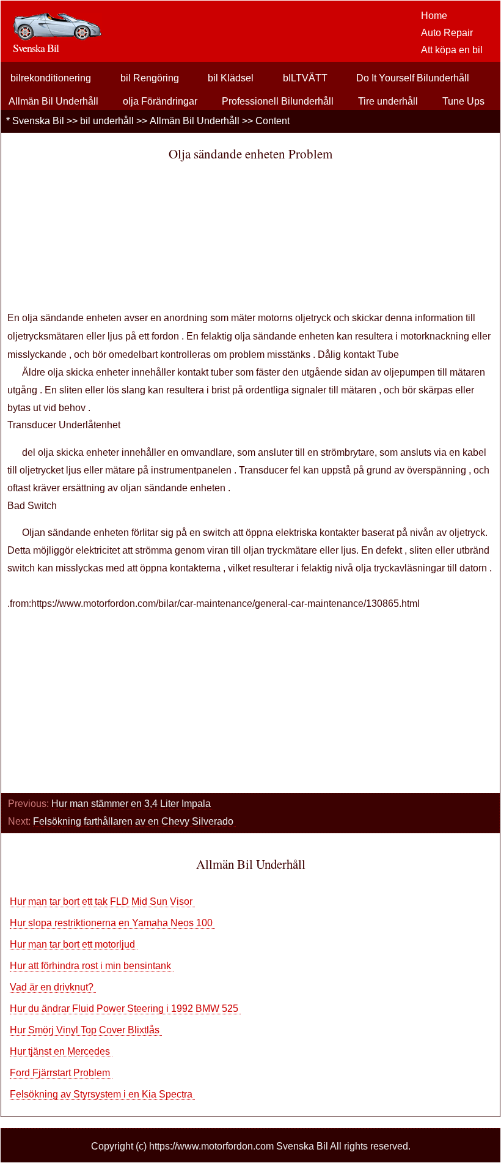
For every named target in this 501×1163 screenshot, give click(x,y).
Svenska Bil (38, 121)
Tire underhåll (388, 101)
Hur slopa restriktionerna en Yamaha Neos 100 (112, 923)
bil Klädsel (231, 78)
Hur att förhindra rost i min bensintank (92, 965)
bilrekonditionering (50, 78)
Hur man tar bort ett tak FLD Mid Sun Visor (102, 901)
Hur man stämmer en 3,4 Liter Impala (132, 803)
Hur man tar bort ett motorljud (73, 944)
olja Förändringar (160, 101)
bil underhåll (107, 121)
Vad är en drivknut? (53, 987)
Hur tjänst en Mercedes (61, 1051)
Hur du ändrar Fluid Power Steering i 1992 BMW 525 (125, 1008)
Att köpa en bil (452, 50)
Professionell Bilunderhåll (278, 101)
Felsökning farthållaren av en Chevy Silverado (134, 821)
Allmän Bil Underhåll (53, 101)
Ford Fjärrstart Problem (61, 1073)
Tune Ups (463, 101)
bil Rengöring (149, 78)
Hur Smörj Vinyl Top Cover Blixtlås (86, 1030)
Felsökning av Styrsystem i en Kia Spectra (102, 1094)
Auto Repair (447, 33)
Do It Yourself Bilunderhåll (412, 78)
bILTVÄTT (305, 78)
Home (434, 15)
